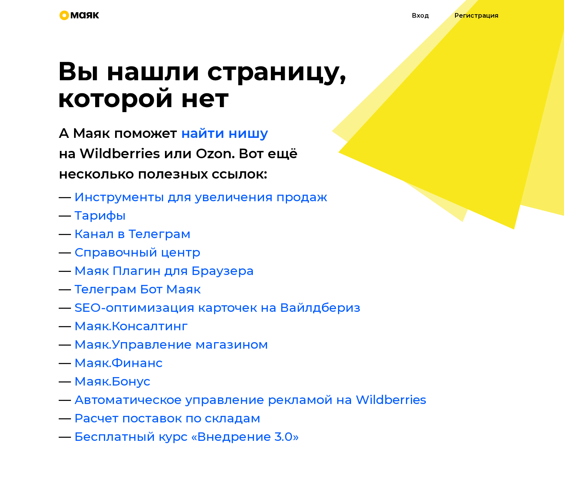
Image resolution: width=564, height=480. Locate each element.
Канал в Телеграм (132, 233)
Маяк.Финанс (118, 362)
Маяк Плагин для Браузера (164, 270)
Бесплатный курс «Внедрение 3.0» (186, 436)
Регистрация (476, 15)
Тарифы (100, 215)
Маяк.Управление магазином (171, 344)
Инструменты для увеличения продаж (200, 196)
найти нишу (224, 133)
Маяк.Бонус (112, 381)
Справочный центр (137, 252)
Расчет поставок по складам (167, 417)
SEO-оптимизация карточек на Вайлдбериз (217, 307)
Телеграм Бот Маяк (137, 288)
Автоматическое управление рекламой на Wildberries (250, 399)
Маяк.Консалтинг (131, 325)
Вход (420, 15)
